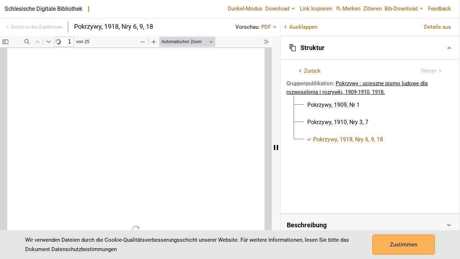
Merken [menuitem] (351, 8)
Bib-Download (401, 8)
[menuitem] (333, 105)
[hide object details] (276, 147)
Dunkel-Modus (245, 8)
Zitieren (372, 8)
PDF (266, 27)
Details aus (437, 27)
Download (277, 8)
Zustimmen (403, 244)
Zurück (312, 71)
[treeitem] (370, 105)
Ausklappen (303, 27)
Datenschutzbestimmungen (84, 249)
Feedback (439, 8)
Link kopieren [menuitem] (316, 8)
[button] (370, 47)
